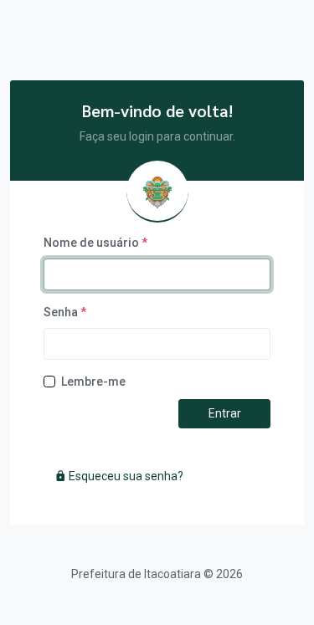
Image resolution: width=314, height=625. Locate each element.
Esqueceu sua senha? (124, 476)
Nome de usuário (95, 242)
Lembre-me (93, 381)
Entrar (224, 413)
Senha (65, 312)
